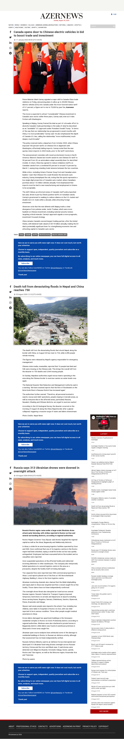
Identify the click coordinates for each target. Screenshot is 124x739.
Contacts (43, 726)
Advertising (55, 726)
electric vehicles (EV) (59, 235)
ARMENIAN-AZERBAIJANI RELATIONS (47, 25)
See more (103, 711)
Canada (28, 235)
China (21, 235)
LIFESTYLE (78, 25)
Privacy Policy (90, 726)
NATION (11, 25)
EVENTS (11, 27)
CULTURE (27, 27)
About (11, 726)
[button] (10, 32)
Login (114, 14)
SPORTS (34, 27)
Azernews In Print (72, 726)
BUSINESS (24, 25)
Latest (103, 434)
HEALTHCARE (19, 27)
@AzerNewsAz (56, 268)
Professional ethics (26, 726)
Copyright (103, 726)
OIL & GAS (31, 25)
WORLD (17, 25)
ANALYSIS (70, 25)
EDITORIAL (62, 25)
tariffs (35, 235)
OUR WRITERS (42, 27)
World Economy (44, 235)
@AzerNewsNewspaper (27, 270)
